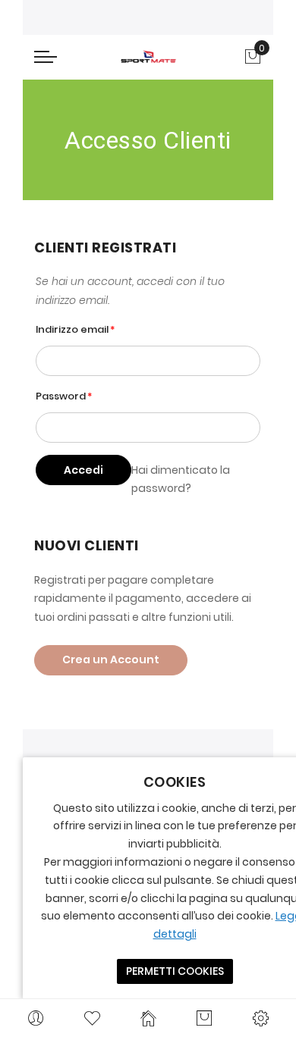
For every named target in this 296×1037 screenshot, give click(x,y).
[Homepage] (148, 1018)
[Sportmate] (148, 57)
